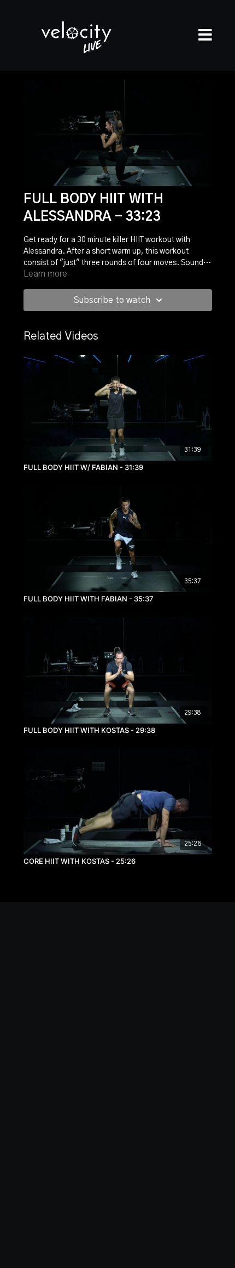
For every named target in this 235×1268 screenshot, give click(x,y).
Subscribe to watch (112, 300)
